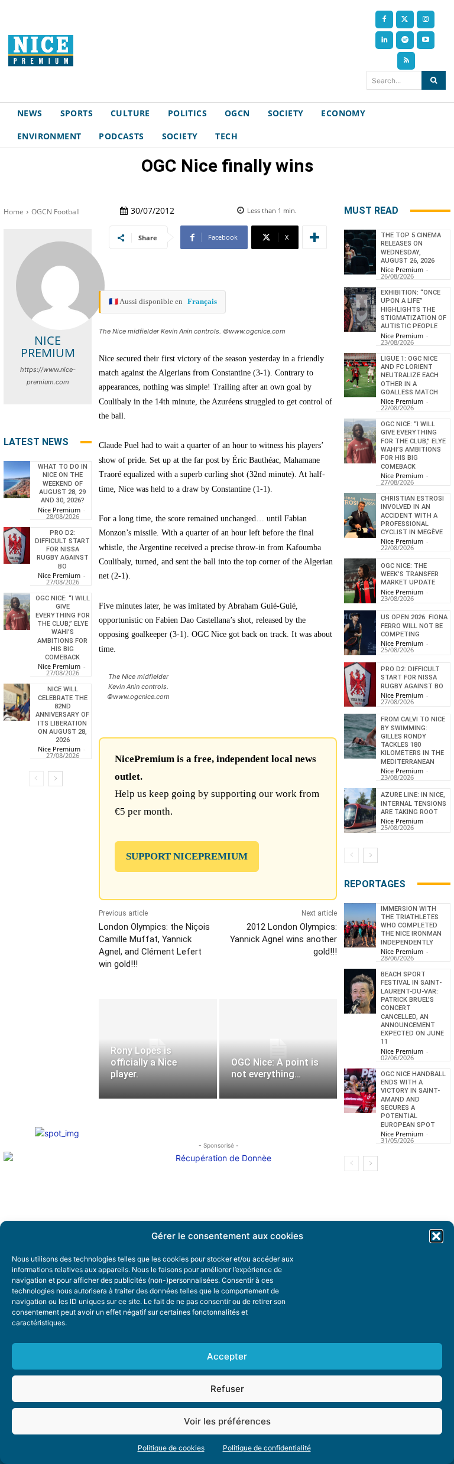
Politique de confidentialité (267, 1447)
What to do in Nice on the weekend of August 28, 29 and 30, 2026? (62, 483)
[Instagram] (425, 19)
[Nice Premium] (60, 285)
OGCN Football (55, 212)
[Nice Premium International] (40, 50)
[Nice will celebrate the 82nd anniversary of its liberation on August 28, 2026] (17, 702)
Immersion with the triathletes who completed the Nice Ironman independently (411, 925)
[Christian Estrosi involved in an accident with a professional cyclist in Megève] (360, 515)
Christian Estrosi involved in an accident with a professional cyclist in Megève (412, 515)
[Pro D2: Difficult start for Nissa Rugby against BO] (17, 545)
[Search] (433, 80)
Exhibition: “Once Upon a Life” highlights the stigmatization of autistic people (413, 309)
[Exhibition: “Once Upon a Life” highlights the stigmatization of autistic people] (360, 309)
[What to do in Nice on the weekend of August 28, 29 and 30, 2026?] (17, 479)
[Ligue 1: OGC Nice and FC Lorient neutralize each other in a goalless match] (360, 375)
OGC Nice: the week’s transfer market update (410, 574)
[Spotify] (405, 40)
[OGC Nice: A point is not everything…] (278, 1049)
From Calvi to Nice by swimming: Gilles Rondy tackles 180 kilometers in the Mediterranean (413, 740)
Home (14, 212)
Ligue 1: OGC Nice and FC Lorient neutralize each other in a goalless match (410, 375)
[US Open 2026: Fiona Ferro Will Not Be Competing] (360, 632)
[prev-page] (36, 778)
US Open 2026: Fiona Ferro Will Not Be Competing (414, 625)
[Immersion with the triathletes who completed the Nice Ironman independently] (360, 925)
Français (202, 301)
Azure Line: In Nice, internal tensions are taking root (413, 803)
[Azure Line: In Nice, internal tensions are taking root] (360, 810)
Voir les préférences (227, 1421)
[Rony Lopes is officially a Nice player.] (157, 1049)
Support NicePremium (187, 856)
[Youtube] (425, 40)
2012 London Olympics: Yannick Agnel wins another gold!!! (283, 939)
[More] (314, 237)
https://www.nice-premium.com (48, 375)
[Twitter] (405, 19)
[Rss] (406, 61)
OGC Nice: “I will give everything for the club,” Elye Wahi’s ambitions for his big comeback (62, 627)
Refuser (227, 1388)
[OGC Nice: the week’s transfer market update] (360, 580)
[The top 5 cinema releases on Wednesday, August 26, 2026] (360, 252)
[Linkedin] (384, 40)
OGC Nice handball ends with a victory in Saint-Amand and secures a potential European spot (413, 1099)
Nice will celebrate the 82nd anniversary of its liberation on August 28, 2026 (62, 714)
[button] (436, 1236)
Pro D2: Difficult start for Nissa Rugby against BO (62, 549)
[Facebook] (384, 19)
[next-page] (55, 778)
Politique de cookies (171, 1447)
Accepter (227, 1356)
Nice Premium (48, 346)
